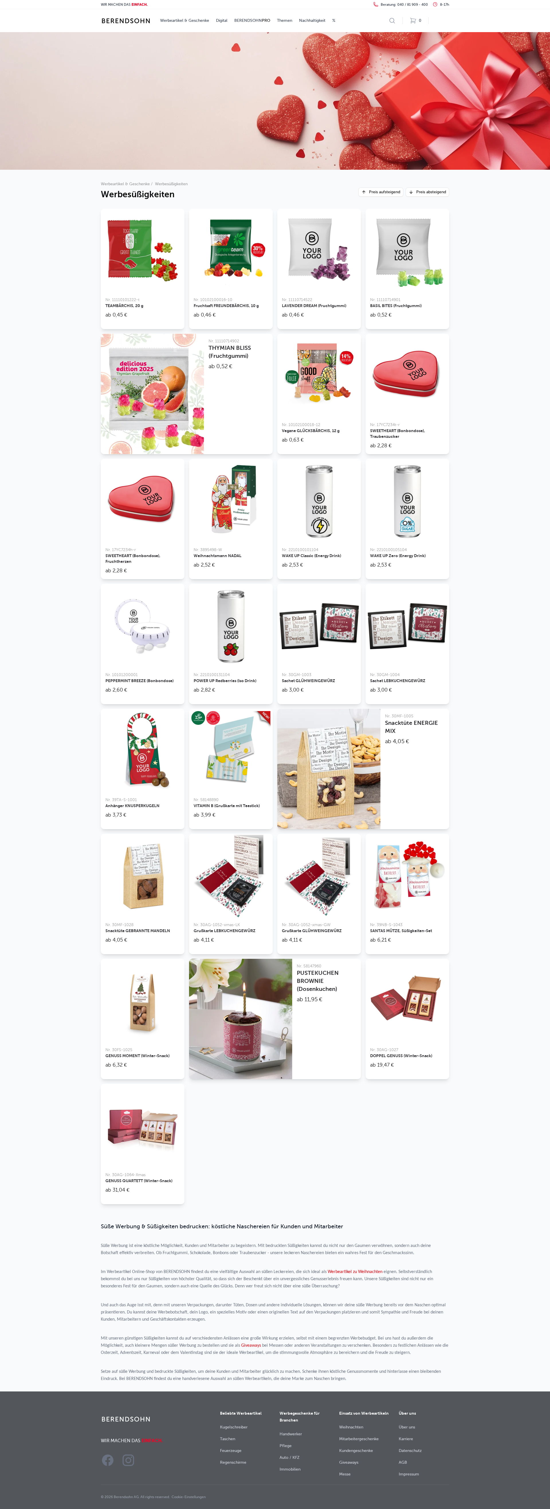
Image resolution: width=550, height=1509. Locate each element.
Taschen (227, 1439)
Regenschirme (233, 1462)
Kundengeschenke (356, 1451)
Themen (284, 20)
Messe (345, 1474)
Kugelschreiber (233, 1427)
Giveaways (251, 1345)
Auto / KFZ (290, 1457)
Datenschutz (410, 1451)
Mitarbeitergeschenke (359, 1439)
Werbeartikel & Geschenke (184, 20)
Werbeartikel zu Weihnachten (355, 1272)
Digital (221, 20)
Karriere (406, 1439)
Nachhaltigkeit (312, 20)
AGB (403, 1462)
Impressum (409, 1474)
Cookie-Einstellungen (189, 1497)
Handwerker (291, 1434)
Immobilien (290, 1469)
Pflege (286, 1446)
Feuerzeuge (230, 1451)
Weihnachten (351, 1427)
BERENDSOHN (252, 20)
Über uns (407, 1427)
